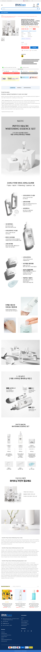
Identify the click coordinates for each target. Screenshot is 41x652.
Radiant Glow (32, 59)
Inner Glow (31, 62)
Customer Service (4, 633)
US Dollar (26, 0)
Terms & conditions (24, 622)
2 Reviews (35, 71)
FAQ (21, 619)
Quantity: (22, 42)
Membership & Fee (4, 641)
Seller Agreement (24, 625)
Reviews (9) (19, 87)
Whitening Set (37, 59)
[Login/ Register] (34, 5)
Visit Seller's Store (29, 73)
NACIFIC (24, 59)
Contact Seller (12, 73)
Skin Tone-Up (28, 59)
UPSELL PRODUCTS (17, 586)
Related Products (5, 586)
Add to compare (34, 50)
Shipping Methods (27, 87)
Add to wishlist (26, 50)
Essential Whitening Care (25, 62)
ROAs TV (2, 638)
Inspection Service (4, 636)
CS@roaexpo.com (6, 623)
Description (12, 87)
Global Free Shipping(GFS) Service (6, 639)
